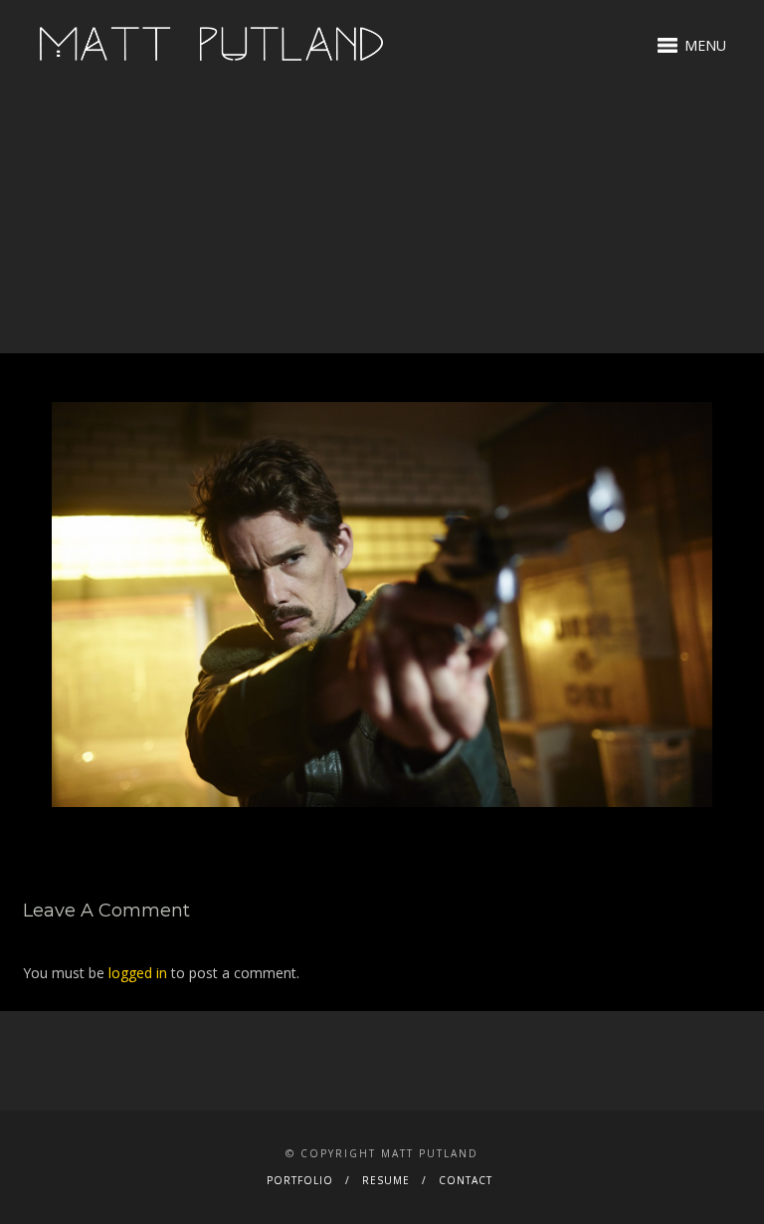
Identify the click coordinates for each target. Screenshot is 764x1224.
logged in (137, 972)
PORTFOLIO (300, 1180)
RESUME (386, 1180)
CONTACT (465, 1180)
